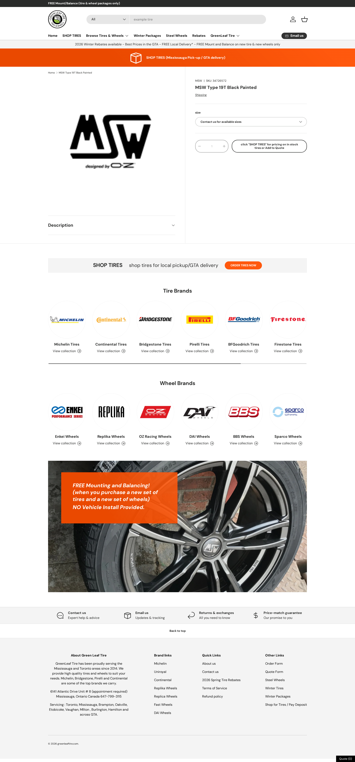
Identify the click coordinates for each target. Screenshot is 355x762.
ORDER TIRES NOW (243, 265)
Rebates (199, 35)
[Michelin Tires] (66, 319)
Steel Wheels (176, 35)
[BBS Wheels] (243, 412)
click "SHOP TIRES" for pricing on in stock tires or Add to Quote (269, 146)
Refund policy (212, 696)
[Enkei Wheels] (66, 412)
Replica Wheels (165, 696)
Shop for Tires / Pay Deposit (286, 704)
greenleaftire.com (68, 743)
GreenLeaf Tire (223, 35)
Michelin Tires (67, 344)
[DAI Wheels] (199, 412)
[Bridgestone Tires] (155, 319)
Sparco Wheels (288, 436)
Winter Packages (147, 35)
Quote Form (274, 672)
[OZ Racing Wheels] (155, 412)
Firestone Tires (288, 344)
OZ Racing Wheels (155, 436)
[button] (304, 19)
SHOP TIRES (71, 35)
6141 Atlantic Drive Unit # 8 (71, 691)
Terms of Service (214, 688)
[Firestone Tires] (288, 319)
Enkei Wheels (67, 436)
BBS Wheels (243, 436)
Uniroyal (160, 672)
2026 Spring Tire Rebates (221, 680)
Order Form (274, 663)
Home (53, 35)
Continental (163, 680)
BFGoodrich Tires (243, 344)
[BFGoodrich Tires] (243, 319)
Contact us (210, 672)
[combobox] (176, 19)
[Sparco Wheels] (288, 412)
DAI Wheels (199, 436)
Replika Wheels (111, 436)
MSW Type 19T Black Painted (75, 72)
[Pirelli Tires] (199, 319)
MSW (198, 81)
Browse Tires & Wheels (105, 35)
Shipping (201, 95)
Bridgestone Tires (155, 344)
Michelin (160, 663)
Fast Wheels (163, 704)
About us (209, 663)
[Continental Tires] (111, 319)
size (198, 112)
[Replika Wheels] (111, 412)
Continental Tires (111, 344)
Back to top (177, 631)
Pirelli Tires (200, 344)
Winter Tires (274, 688)
